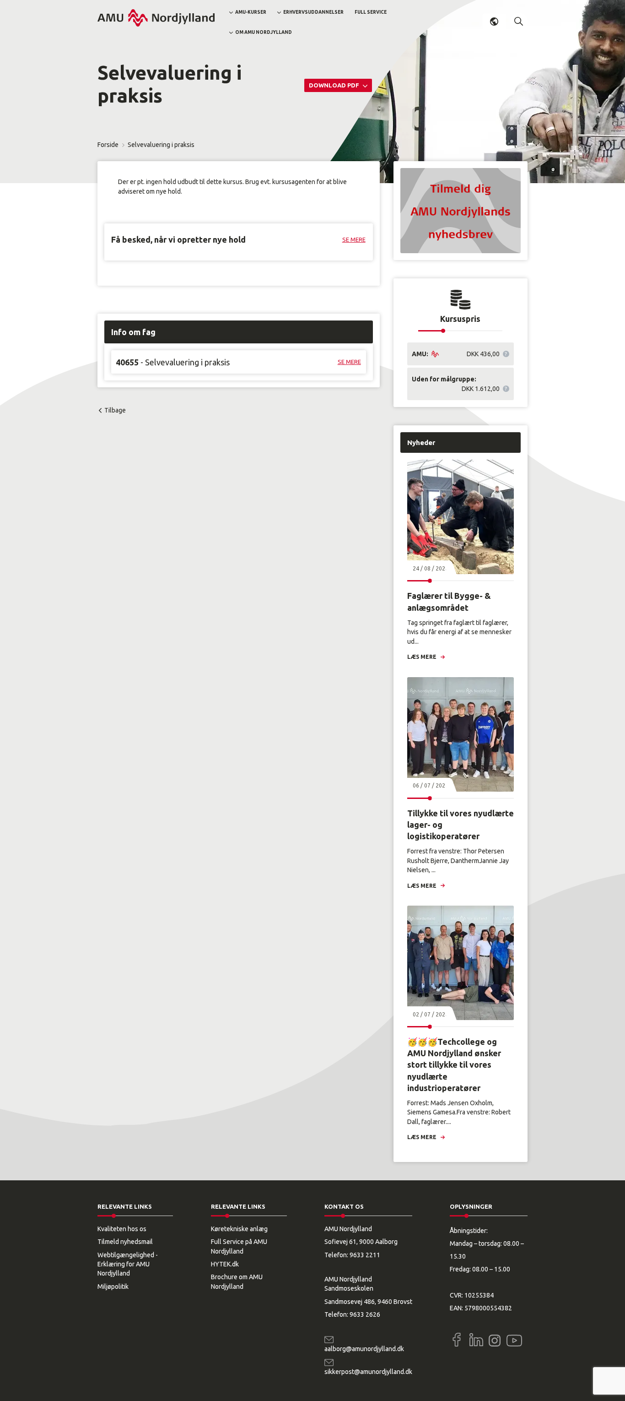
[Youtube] (514, 1339)
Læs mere (421, 657)
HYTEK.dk (225, 1264)
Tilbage (115, 410)
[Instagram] (495, 1341)
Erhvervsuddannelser (313, 12)
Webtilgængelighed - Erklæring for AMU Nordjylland (127, 1264)
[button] (519, 21)
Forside (108, 144)
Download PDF (335, 85)
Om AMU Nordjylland (263, 32)
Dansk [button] (494, 21)
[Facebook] (456, 1340)
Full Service (371, 12)
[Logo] (156, 18)
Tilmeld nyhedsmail (125, 1241)
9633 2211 (365, 1255)
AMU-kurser (250, 12)
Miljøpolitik (113, 1286)
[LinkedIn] (476, 1340)
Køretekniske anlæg (239, 1229)
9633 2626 (365, 1314)
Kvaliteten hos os (121, 1229)
